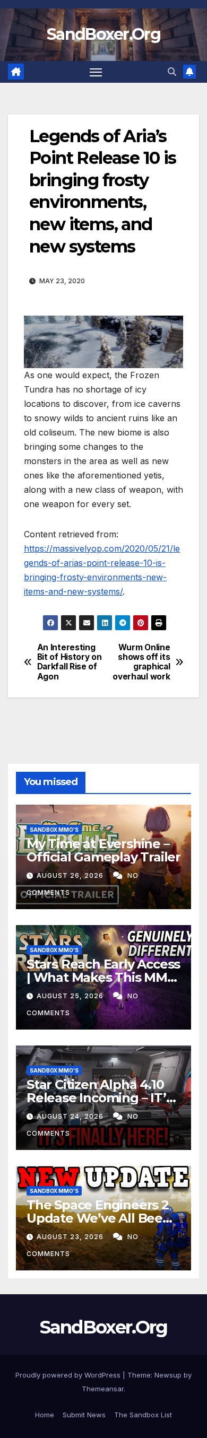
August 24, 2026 (71, 1116)
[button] (172, 71)
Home (44, 1414)
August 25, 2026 (71, 996)
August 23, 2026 (71, 1237)
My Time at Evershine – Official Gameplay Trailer (103, 850)
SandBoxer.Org (103, 34)
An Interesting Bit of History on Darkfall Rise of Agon (69, 662)
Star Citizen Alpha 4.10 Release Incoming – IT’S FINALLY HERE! (100, 1098)
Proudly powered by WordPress (69, 1375)
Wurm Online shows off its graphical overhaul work (141, 662)
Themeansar (103, 1388)
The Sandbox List (143, 1414)
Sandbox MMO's (54, 829)
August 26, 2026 (71, 875)
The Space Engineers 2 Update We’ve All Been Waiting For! (99, 1218)
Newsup (168, 1375)
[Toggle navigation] (96, 72)
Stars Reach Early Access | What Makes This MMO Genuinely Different (103, 977)
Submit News (84, 1414)
